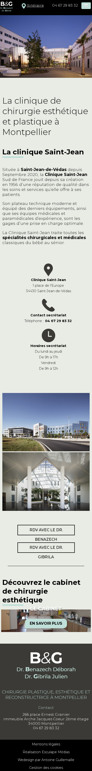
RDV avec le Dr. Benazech (46, 531)
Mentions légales (46, 744)
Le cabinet (46, 609)
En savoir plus (46, 623)
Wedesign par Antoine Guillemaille (46, 760)
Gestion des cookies (46, 768)
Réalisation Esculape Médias (46, 752)
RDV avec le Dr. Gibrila (46, 549)
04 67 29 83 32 (65, 5)
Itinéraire (35, 5)
